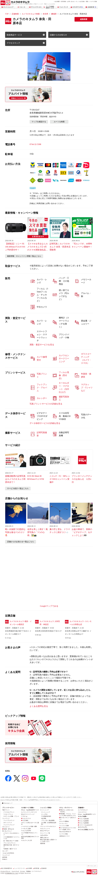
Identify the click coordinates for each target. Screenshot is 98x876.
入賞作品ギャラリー (64, 836)
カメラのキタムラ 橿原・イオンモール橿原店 (21, 622)
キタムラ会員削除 (84, 823)
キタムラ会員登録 (84, 818)
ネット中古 (44, 814)
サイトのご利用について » (86, 829)
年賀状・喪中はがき (8, 829)
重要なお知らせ (44, 837)
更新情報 (42, 843)
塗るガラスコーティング (27, 814)
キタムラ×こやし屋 (26, 840)
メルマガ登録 (93, 1)
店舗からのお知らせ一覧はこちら (20, 542)
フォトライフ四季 (64, 825)
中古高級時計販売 (46, 816)
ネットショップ (44, 810)
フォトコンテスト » (65, 831)
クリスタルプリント (8, 812)
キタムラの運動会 (64, 821)
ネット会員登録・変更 (82, 1)
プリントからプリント (9, 843)
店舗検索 (15, 14)
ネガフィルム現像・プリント (11, 816)
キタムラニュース (45, 828)
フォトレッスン (63, 823)
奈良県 (45, 14)
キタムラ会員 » (82, 816)
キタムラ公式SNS (26, 830)
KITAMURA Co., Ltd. (11, 873)
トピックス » (44, 835)
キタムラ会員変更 (84, 821)
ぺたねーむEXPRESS (8, 853)
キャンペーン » (44, 830)
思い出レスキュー (7, 831)
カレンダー (5, 851)
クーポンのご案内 (26, 828)
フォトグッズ (6, 855)
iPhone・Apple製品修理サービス (30, 810)
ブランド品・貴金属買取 (48, 820)
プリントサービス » (8, 807)
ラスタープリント (8, 814)
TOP (7, 14)
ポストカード (6, 827)
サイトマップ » (82, 827)
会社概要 (57, 1)
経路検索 (83, 19)
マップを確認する (39, 122)
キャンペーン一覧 (45, 833)
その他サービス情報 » (27, 807)
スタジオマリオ (26, 818)
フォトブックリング (8, 824)
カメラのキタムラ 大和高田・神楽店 (50, 622)
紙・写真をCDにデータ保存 (10, 840)
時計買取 (43, 818)
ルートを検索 (59, 122)
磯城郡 (54, 14)
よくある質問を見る (39, 706)
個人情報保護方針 (6, 868)
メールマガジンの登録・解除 (29, 826)
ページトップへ (92, 865)
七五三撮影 (25, 820)
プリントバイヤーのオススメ (48, 826)
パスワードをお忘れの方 (85, 825)
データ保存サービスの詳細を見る (45, 423)
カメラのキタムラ (83, 810)
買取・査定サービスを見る (42, 345)
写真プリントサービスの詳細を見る (46, 404)
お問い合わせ (71, 1)
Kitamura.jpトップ (8, 803)
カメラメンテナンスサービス (29, 812)
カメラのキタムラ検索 (31, 14)
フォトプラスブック (8, 820)
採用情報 (63, 1)
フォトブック (6, 818)
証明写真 (4, 857)
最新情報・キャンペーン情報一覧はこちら (24, 256)
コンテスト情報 (63, 834)
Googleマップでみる (49, 606)
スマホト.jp (24, 816)
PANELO (4, 859)
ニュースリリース (19, 868)
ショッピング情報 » (46, 807)
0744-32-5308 (35, 144)
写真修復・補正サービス (10, 848)
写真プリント (6, 810)
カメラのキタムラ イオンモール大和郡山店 (80, 622)
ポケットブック (7, 822)
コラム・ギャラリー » (65, 807)
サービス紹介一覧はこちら (18, 488)
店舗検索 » (81, 807)
